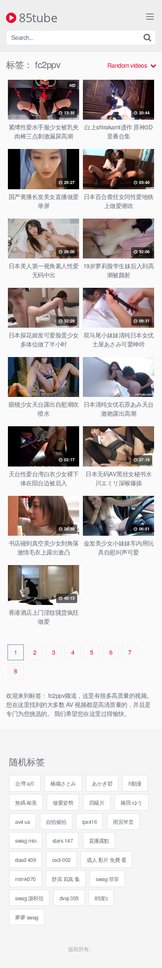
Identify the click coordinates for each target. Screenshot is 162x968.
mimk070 (25, 879)
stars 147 (62, 840)
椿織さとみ (63, 783)
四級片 (97, 802)
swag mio (25, 840)
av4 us (22, 821)
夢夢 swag (26, 917)
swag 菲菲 (107, 879)
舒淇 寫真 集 (66, 879)
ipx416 (89, 821)
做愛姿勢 (63, 802)
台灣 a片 (25, 783)
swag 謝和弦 (29, 898)
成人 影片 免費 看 (106, 859)
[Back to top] (149, 951)
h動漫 (135, 783)
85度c (101, 898)
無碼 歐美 (26, 802)
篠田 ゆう (131, 802)
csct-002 (61, 859)
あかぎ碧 (102, 783)
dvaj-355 (69, 898)
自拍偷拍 (56, 821)
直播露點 (99, 840)
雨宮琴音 (123, 821)
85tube (36, 18)
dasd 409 (25, 859)
